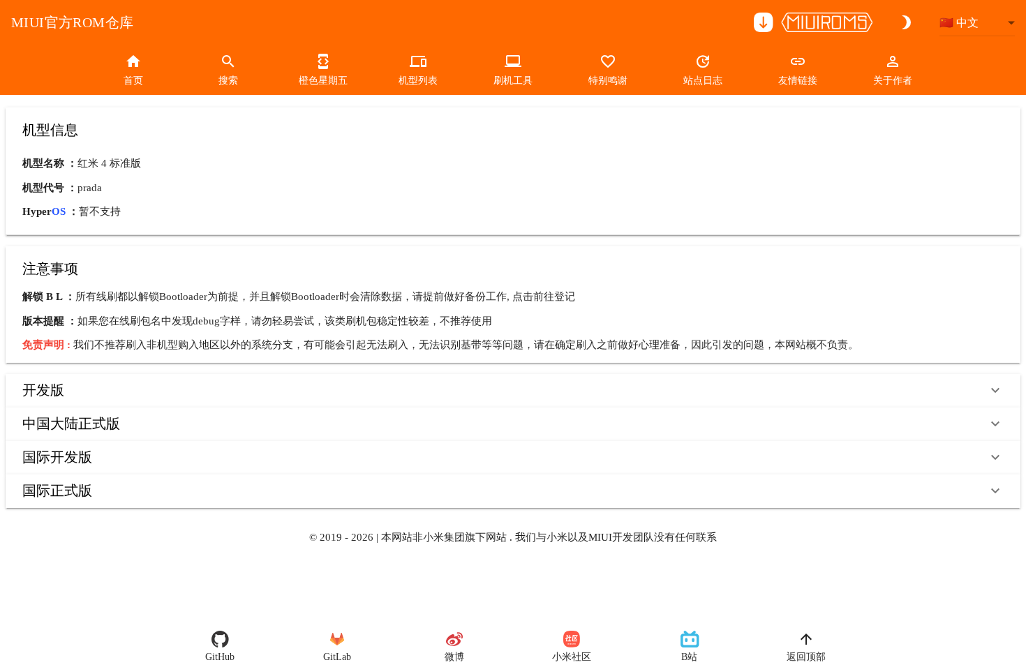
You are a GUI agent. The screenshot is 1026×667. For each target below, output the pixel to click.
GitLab (337, 657)
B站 (689, 657)
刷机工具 (513, 80)
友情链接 (797, 80)
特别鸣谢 (607, 80)
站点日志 (702, 80)
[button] (513, 390)
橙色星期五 (323, 80)
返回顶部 (806, 657)
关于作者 (892, 80)
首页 (133, 80)
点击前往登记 (543, 296)
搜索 (228, 80)
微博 (454, 657)
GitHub (220, 657)
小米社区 (571, 657)
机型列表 (418, 80)
